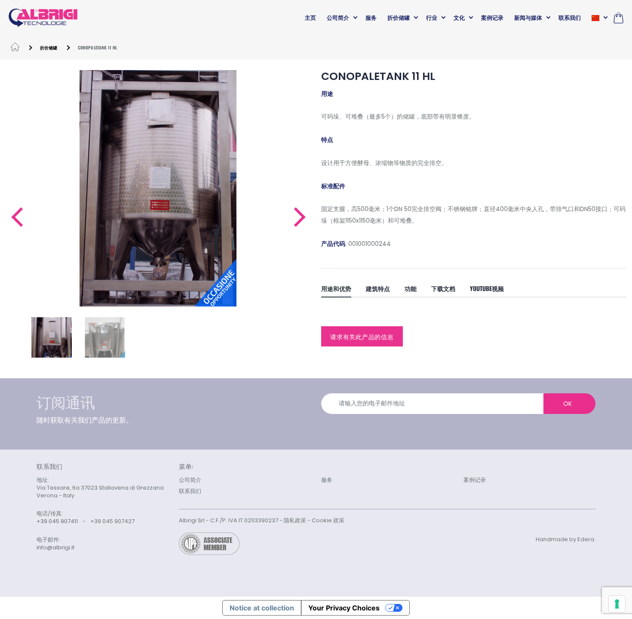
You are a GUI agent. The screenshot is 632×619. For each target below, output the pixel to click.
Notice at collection (262, 608)
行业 (431, 18)
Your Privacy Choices (344, 608)
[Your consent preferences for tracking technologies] (617, 604)
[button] (16, 217)
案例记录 (492, 18)
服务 (371, 18)
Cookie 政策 (328, 520)
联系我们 (569, 18)
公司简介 (338, 18)
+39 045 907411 (57, 521)
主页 (310, 18)
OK (567, 403)
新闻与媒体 (528, 18)
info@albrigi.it (55, 548)
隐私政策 (295, 520)
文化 (459, 18)
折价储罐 (398, 18)
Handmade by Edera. (565, 539)
